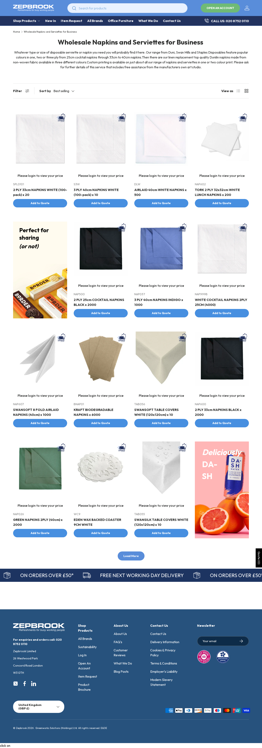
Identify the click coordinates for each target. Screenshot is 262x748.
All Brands (95, 21)
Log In (82, 655)
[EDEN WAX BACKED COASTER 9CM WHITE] (101, 468)
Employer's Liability (163, 671)
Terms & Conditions (163, 663)
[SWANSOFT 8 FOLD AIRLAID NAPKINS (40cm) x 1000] (40, 359)
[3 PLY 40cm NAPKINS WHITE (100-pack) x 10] (101, 139)
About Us (120, 634)
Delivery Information (164, 642)
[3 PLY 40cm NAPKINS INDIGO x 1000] (161, 249)
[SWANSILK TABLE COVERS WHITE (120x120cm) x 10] (161, 468)
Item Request (71, 21)
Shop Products (24, 21)
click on (5, 745)
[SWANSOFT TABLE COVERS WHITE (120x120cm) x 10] (161, 359)
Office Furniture (120, 21)
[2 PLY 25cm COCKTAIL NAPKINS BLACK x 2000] (101, 249)
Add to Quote (40, 203)
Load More (131, 556)
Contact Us (172, 21)
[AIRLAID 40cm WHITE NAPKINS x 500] (161, 139)
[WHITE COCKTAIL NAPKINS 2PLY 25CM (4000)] (222, 249)
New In (50, 21)
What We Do (148, 21)
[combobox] (127, 8)
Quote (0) (259, 557)
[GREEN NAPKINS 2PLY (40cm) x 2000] (40, 468)
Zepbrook (21, 728)
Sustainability (87, 647)
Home (16, 32)
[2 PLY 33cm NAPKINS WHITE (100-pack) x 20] (40, 139)
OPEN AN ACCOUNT (220, 8)
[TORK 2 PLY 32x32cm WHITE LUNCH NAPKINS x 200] (222, 139)
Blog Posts (121, 671)
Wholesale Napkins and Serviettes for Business (50, 32)
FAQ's (118, 642)
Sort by (45, 91)
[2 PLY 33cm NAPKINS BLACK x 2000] (222, 359)
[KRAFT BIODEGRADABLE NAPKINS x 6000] (101, 359)
